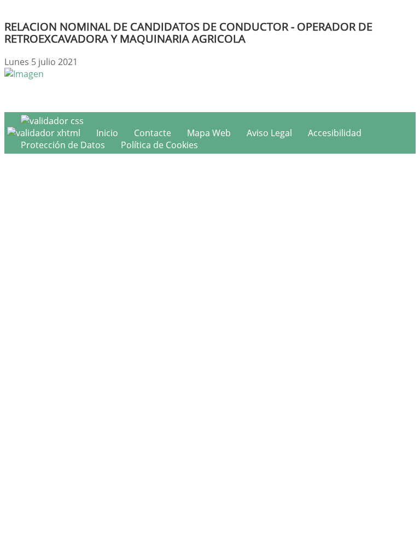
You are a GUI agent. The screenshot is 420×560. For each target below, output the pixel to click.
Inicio (107, 133)
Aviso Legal (269, 133)
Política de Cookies (159, 145)
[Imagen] (24, 74)
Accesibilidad (334, 133)
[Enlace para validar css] (52, 121)
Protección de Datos (63, 145)
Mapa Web (209, 133)
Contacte (152, 133)
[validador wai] (45, 133)
